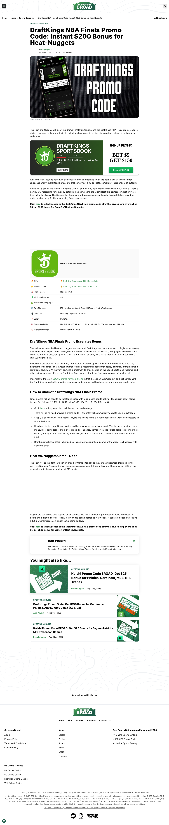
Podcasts (91, 720)
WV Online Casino (13, 783)
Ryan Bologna (77, 589)
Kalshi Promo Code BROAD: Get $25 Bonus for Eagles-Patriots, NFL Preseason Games (73, 630)
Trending (62, 756)
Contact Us (105, 720)
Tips (70, 720)
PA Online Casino (12, 770)
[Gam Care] (81, 816)
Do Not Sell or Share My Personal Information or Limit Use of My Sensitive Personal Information (84, 808)
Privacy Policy (11, 739)
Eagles (61, 735)
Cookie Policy (11, 747)
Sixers (61, 743)
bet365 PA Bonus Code (124, 739)
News (61, 730)
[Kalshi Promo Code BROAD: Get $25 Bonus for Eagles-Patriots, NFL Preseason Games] (128, 631)
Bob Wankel (46, 50)
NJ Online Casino (13, 774)
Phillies (61, 739)
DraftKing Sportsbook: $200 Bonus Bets (80, 281)
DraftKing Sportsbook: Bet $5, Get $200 (80, 286)
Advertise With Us (82, 695)
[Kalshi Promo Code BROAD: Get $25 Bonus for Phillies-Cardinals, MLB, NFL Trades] (49, 579)
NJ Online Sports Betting (125, 743)
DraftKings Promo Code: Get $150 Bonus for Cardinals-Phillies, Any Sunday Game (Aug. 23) (68, 606)
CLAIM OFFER (121, 170)
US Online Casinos (13, 765)
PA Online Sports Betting (125, 735)
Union (61, 751)
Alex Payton (38, 613)
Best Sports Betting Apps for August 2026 (135, 730)
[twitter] (134, 541)
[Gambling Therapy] (92, 816)
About (61, 720)
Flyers (61, 747)
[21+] (73, 816)
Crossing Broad (12, 730)
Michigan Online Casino (16, 778)
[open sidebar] (4, 6)
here (38, 204)
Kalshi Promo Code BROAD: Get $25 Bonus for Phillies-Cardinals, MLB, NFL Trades (101, 578)
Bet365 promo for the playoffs (68, 379)
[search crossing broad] (165, 6)
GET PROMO (63, 170)
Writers (79, 720)
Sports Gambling (39, 23)
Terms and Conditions (15, 743)
